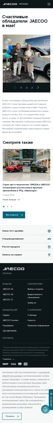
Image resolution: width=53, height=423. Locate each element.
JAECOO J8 (8, 294)
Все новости (12, 215)
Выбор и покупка (35, 289)
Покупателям (35, 284)
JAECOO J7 (8, 300)
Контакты (8, 338)
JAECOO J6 (8, 289)
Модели (7, 284)
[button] (3, 206)
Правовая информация (38, 326)
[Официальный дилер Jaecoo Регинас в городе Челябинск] (10, 4)
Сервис (6, 315)
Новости (31, 320)
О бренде (32, 315)
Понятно (10, 416)
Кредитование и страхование (35, 296)
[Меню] (49, 4)
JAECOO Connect (10, 320)
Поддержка (8, 326)
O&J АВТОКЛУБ (10, 331)
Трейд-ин (32, 303)
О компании (34, 310)
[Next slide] (38, 87)
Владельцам (10, 310)
